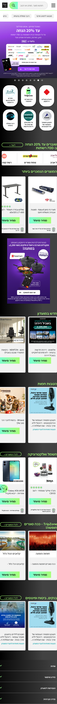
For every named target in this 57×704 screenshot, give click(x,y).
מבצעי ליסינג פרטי (44, 16)
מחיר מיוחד (40, 220)
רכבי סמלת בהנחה (21, 16)
